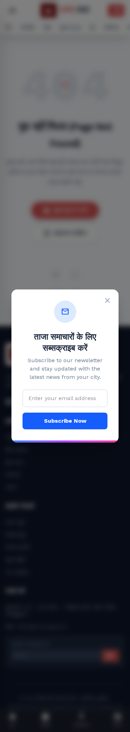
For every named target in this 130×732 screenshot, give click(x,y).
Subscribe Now (65, 420)
